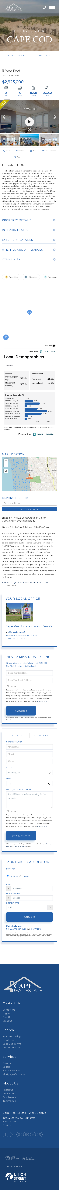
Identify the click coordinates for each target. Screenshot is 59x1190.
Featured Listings (12, 1036)
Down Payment (13, 893)
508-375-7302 (45, 7)
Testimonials (9, 1101)
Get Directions (29, 509)
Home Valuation (11, 1070)
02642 (46, 582)
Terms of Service (21, 846)
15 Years (25, 876)
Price (9, 884)
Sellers (6, 1067)
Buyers (7, 1063)
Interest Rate (12, 903)
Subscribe (21, 710)
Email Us (7, 1021)
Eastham (38, 582)
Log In (6, 1013)
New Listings (9, 1040)
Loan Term (11, 869)
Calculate (29, 917)
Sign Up (7, 1017)
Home (5, 582)
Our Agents (22, 639)
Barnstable (27, 582)
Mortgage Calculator (14, 1074)
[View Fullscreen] (6, 471)
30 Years (13, 876)
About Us (8, 1090)
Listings (13, 582)
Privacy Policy (43, 701)
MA (19, 582)
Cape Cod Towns (12, 1044)
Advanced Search (15, 56)
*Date (9, 768)
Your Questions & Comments (19, 790)
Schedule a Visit (41, 735)
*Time (8, 779)
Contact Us (44, 56)
